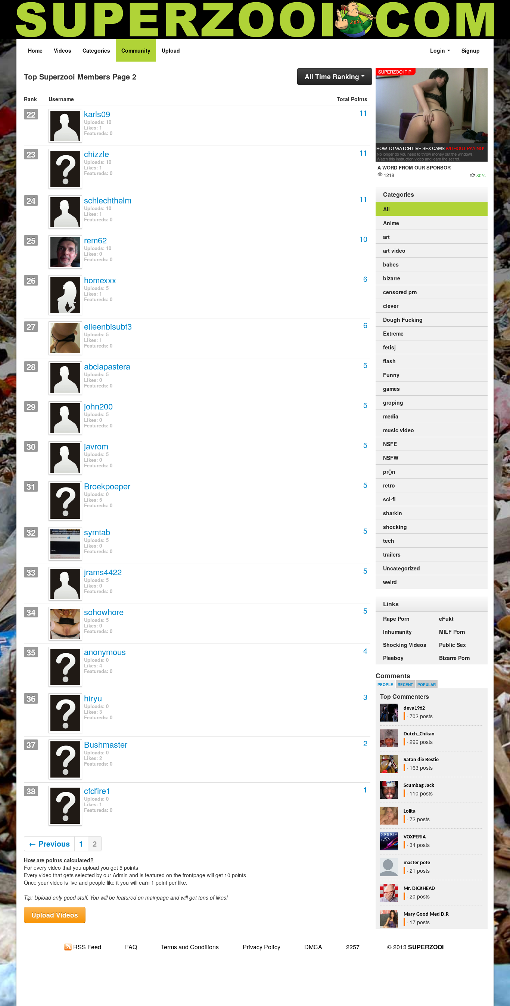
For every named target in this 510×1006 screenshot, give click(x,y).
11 (363, 112)
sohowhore (104, 612)
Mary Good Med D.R (426, 914)
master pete (417, 863)
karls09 (97, 114)
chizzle (96, 154)
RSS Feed (86, 947)
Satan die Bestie (421, 760)
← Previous (49, 843)
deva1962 (414, 708)
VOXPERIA (415, 837)
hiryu (93, 698)
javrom (96, 446)
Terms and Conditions (190, 947)
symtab (97, 532)
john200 (98, 406)
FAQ (131, 947)
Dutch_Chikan (419, 734)
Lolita (410, 811)
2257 (353, 947)
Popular (426, 684)
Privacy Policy (261, 947)
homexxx (100, 280)
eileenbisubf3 (108, 326)
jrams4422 (103, 572)
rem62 (95, 240)
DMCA (313, 947)
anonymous (105, 652)
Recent (405, 684)
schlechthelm (107, 200)
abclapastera (107, 366)
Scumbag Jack (419, 785)
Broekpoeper (107, 486)
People (385, 684)
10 (363, 238)
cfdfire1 (97, 791)
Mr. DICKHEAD (419, 888)
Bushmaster (105, 744)
